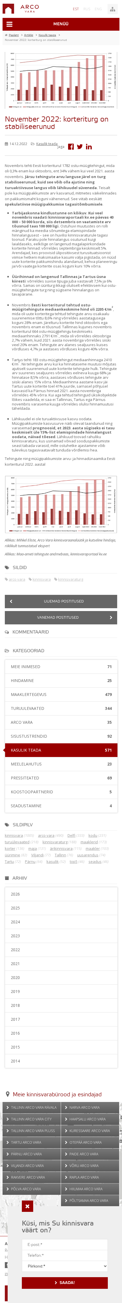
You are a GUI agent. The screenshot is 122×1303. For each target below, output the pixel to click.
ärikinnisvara (61, 848)
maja (32, 848)
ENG (98, 9)
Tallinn (60, 854)
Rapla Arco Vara (84, 1177)
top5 (73, 861)
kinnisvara (42, 579)
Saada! (67, 1283)
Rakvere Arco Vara (27, 1177)
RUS (86, 9)
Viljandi (37, 854)
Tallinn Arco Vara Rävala (33, 1107)
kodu (93, 835)
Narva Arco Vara (84, 1107)
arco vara (17, 579)
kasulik (53, 861)
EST (76, 9)
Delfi (71, 835)
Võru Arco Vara (83, 1165)
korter (10, 848)
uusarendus (87, 854)
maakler (93, 848)
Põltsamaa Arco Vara (88, 1200)
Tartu (9, 861)
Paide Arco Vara (83, 1154)
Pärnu (30, 861)
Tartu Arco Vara (25, 1142)
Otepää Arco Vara (85, 1142)
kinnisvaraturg (70, 579)
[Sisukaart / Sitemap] (113, 9)
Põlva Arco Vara (25, 1189)
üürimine (12, 854)
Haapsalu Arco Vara (87, 1119)
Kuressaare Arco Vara (89, 1130)
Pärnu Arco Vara (26, 1154)
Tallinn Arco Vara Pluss (32, 1130)
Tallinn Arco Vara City (31, 1119)
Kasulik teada (47, 143)
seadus (95, 861)
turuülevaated (17, 841)
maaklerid (89, 841)
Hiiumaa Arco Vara (85, 1189)
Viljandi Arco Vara (27, 1165)
